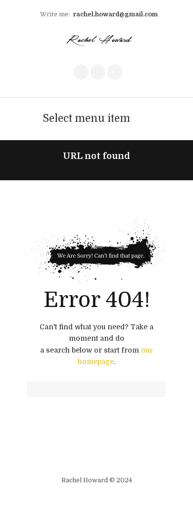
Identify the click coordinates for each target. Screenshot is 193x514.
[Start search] (34, 390)
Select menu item (86, 118)
